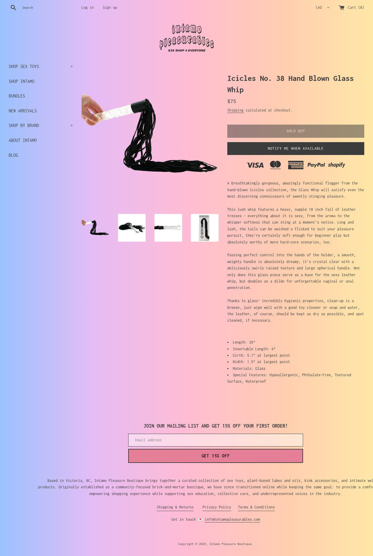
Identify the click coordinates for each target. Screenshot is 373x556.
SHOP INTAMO (21, 81)
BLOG (13, 155)
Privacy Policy (217, 507)
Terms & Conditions (256, 507)
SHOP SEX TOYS (41, 66)
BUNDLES (17, 95)
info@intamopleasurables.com (232, 519)
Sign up (110, 7)
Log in (88, 7)
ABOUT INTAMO (23, 140)
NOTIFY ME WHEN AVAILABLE (296, 148)
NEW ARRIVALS (23, 110)
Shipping (235, 110)
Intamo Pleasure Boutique (230, 543)
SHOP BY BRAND (41, 125)
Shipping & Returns (175, 507)
